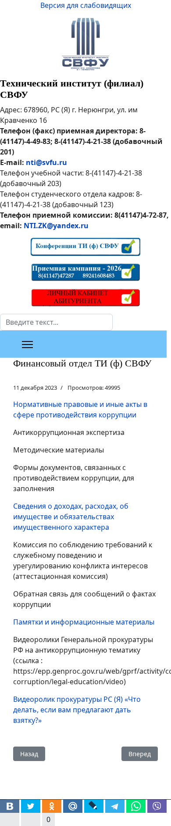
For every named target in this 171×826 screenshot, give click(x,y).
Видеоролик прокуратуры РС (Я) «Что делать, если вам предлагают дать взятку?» (77, 709)
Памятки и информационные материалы (83, 622)
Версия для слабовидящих (85, 5)
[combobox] (56, 322)
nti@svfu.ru (46, 162)
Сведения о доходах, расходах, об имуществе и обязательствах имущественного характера (70, 516)
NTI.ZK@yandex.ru (56, 225)
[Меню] (27, 344)
